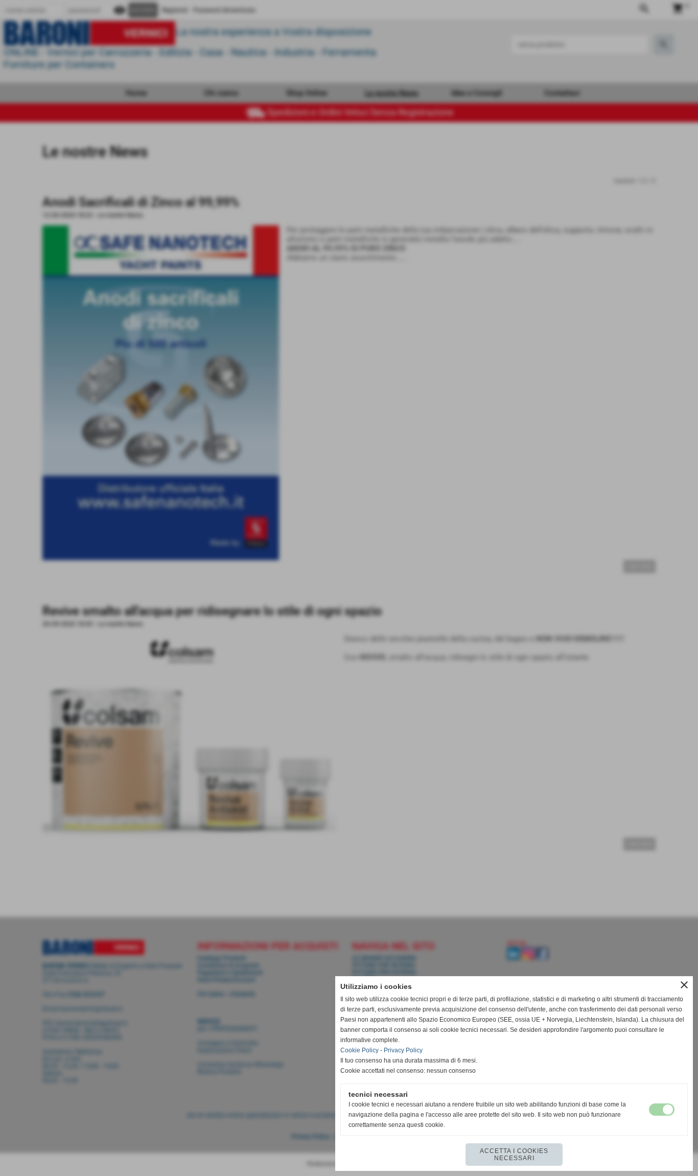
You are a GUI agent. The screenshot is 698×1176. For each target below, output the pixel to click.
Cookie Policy (359, 1050)
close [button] (684, 985)
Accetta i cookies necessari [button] (514, 1154)
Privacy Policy (403, 1050)
